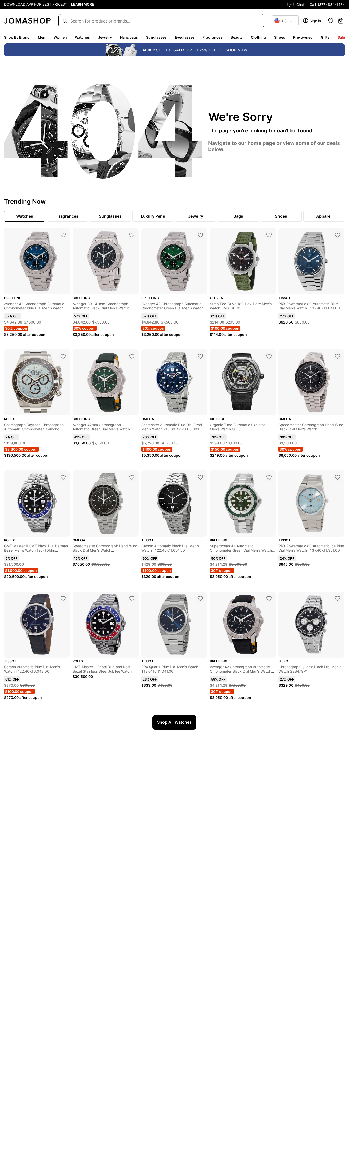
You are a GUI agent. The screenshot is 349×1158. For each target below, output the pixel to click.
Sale (341, 37)
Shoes (279, 37)
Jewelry (105, 37)
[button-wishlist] (331, 21)
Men (41, 37)
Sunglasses (156, 37)
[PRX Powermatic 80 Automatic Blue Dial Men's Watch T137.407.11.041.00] (337, 235)
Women (60, 37)
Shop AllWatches (174, 722)
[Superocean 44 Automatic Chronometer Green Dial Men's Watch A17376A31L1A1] (269, 477)
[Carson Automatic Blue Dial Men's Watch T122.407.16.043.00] (63, 598)
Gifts (325, 37)
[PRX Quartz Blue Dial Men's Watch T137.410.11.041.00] (200, 598)
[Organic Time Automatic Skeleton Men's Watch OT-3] (269, 356)
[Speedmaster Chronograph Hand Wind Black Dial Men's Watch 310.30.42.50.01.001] (337, 356)
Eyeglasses (185, 37)
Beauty (237, 37)
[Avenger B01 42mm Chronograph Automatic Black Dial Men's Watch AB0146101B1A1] (132, 235)
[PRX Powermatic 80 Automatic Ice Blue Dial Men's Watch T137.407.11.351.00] (337, 477)
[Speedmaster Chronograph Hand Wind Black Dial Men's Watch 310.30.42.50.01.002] (132, 477)
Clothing (258, 37)
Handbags (129, 37)
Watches (82, 37)
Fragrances (213, 37)
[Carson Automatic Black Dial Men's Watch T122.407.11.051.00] (200, 477)
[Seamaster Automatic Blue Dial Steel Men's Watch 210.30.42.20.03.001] (200, 356)
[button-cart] (341, 21)
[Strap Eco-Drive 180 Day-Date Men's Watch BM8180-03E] (269, 235)
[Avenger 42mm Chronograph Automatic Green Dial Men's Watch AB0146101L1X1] (132, 356)
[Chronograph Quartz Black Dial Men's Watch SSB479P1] (337, 598)
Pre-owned (303, 37)
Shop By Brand (17, 37)
